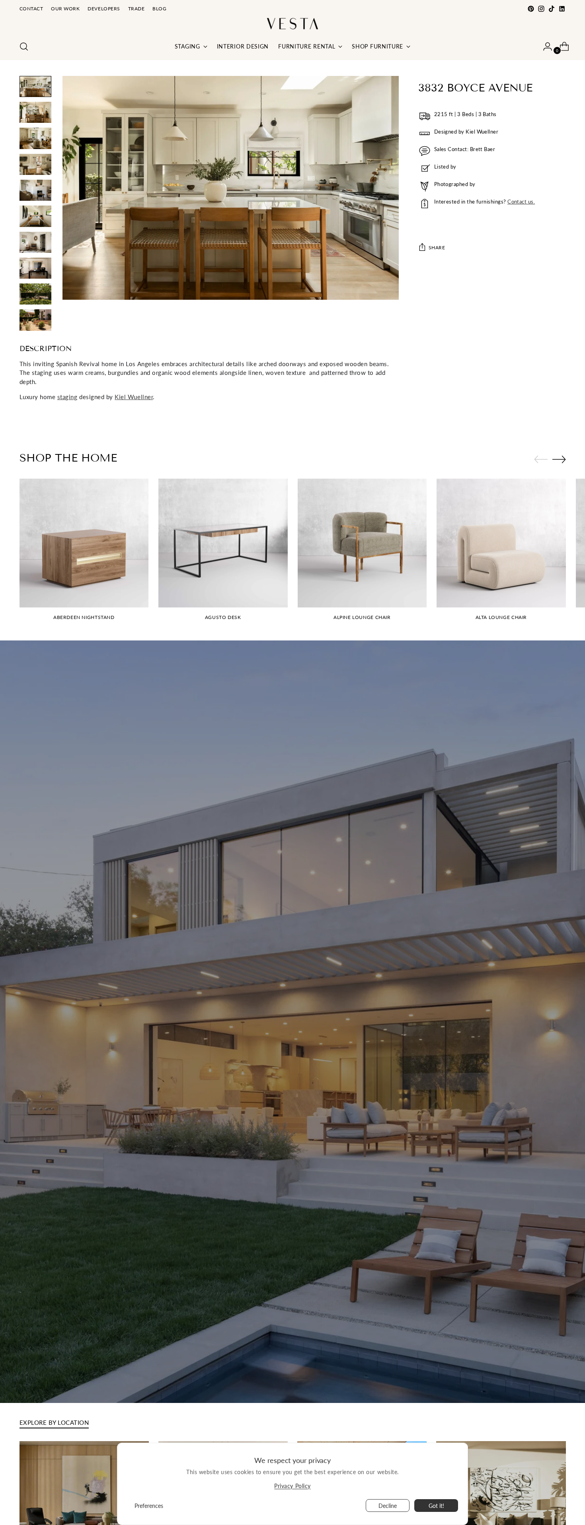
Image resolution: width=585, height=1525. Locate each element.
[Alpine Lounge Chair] (362, 543)
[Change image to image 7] (35, 242)
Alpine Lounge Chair (362, 617)
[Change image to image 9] (35, 294)
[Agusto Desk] (223, 543)
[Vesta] (292, 23)
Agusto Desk (223, 617)
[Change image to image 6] (35, 216)
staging (67, 396)
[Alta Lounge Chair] (501, 543)
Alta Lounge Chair (501, 617)
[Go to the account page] (544, 46)
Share (437, 247)
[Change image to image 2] (35, 112)
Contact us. (521, 201)
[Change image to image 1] (35, 86)
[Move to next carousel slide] (559, 459)
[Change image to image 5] (35, 190)
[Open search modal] (24, 46)
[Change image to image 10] (35, 319)
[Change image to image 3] (35, 138)
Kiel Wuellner (134, 396)
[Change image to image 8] (35, 268)
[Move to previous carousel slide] (541, 459)
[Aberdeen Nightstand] (84, 543)
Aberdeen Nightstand (84, 617)
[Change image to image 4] (35, 164)
